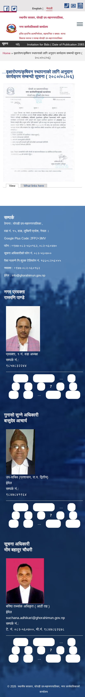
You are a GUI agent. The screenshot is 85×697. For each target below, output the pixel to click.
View (13, 185)
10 (13, 395)
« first (20, 378)
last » (73, 395)
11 (28, 395)
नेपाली (49, 8)
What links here (34, 185)
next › (53, 395)
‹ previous (44, 378)
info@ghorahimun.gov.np (28, 275)
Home (7, 53)
